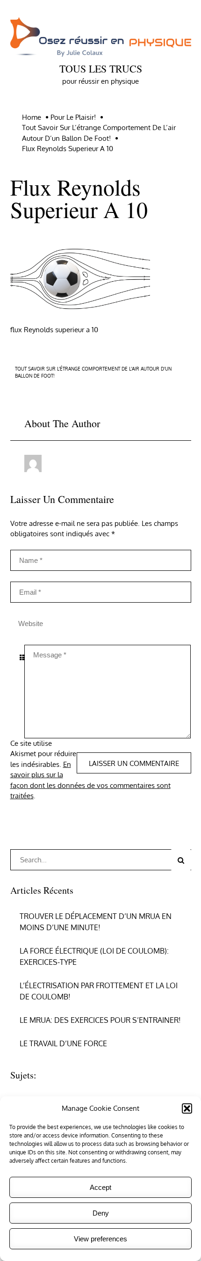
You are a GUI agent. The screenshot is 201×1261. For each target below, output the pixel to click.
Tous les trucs (100, 68)
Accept (100, 1187)
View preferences (100, 1239)
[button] (187, 1108)
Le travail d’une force (63, 1043)
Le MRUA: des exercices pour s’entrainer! (100, 1020)
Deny (101, 1213)
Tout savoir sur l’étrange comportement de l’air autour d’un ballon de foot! (93, 372)
